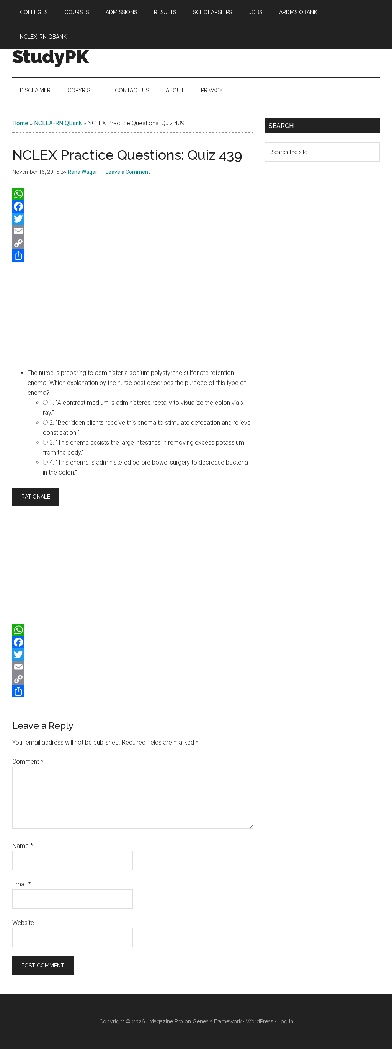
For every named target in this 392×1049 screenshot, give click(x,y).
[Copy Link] (132, 243)
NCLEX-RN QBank (58, 123)
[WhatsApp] (132, 194)
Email (21, 884)
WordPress (259, 1021)
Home (20, 123)
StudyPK (50, 56)
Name (22, 845)
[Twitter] (132, 219)
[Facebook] (132, 206)
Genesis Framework (217, 1021)
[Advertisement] (132, 313)
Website (23, 922)
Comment (27, 761)
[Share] (132, 255)
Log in (285, 1021)
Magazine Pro (166, 1021)
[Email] (132, 231)
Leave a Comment (128, 172)
